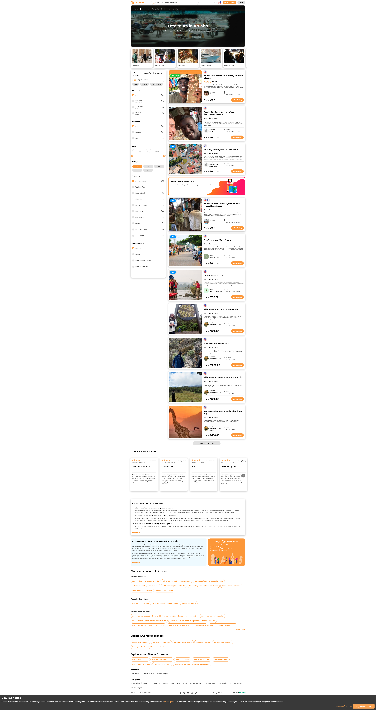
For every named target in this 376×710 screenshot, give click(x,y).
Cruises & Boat (149, 217)
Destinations (136, 683)
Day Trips (149, 211)
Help (172, 683)
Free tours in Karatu (221, 659)
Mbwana (212, 222)
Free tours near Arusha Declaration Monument (149, 621)
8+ (159, 166)
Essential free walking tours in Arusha (145, 581)
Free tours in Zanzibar (140, 659)
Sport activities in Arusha (231, 586)
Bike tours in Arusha (189, 603)
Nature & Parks (149, 229)
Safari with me (214, 257)
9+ (148, 166)
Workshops (149, 236)
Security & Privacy (196, 683)
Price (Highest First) (143, 260)
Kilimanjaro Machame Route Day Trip (221, 309)
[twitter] (192, 693)
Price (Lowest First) (142, 267)
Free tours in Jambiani (202, 659)
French (149, 138)
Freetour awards (236, 683)
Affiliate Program (163, 674)
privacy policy (169, 702)
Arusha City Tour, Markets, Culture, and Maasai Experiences (222, 205)
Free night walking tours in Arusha (165, 603)
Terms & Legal (210, 683)
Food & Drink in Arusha (140, 642)
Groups (165, 683)
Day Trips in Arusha (139, 647)
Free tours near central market (212, 616)
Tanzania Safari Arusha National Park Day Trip (223, 412)
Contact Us (156, 683)
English (149, 132)
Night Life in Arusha (203, 642)
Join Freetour (136, 674)
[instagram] (180, 693)
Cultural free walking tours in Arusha (145, 586)
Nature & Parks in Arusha (222, 642)
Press (185, 683)
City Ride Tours (149, 205)
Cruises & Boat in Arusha (161, 642)
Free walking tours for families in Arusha (203, 586)
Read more (136, 532)
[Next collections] (243, 55)
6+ (148, 170)
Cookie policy (222, 683)
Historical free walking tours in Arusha (177, 581)
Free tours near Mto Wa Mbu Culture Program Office (187, 625)
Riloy (210, 94)
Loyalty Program (137, 688)
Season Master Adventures (214, 165)
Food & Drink (149, 193)
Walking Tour (149, 187)
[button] (142, 58)
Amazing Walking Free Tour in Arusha (221, 149)
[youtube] (188, 693)
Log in (241, 3)
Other (149, 223)
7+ (137, 170)
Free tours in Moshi (182, 659)
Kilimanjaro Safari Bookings (215, 325)
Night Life (149, 199)
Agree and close (363, 706)
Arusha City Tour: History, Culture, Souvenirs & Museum (219, 113)
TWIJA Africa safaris (215, 291)
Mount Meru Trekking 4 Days (216, 343)
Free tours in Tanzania (151, 9)
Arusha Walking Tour (213, 275)
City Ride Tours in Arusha (183, 642)
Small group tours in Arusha (142, 590)
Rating (137, 254)
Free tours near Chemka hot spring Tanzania (148, 625)
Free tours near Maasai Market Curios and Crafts (179, 616)
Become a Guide (229, 3)
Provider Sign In (149, 674)
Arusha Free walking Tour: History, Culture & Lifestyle (223, 77)
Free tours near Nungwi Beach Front (223, 625)
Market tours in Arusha (164, 590)
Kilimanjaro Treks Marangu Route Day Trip (223, 377)
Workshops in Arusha (157, 647)
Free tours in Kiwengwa (162, 664)
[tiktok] (196, 693)
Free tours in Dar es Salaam (162, 659)
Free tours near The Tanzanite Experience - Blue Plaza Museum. (192, 621)
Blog (178, 683)
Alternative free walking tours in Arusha (209, 581)
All (137, 166)
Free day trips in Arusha (140, 603)
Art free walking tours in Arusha (174, 586)
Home (136, 9)
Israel (211, 131)
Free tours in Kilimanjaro (141, 664)
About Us (146, 683)
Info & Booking (237, 100)
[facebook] (184, 693)
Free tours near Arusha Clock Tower (145, 616)
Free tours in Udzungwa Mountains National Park (192, 664)
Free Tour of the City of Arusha (217, 240)
